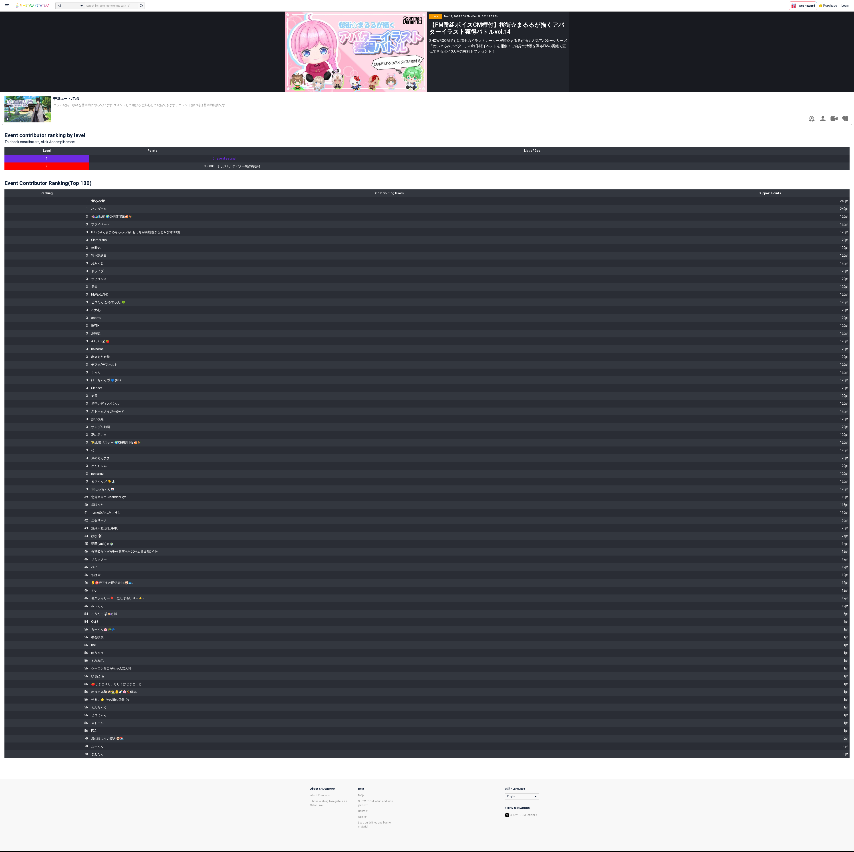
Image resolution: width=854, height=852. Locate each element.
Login (845, 5)
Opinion (362, 816)
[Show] (834, 118)
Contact (363, 811)
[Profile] (822, 118)
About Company (320, 795)
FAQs (361, 795)
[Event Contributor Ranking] (811, 119)
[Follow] (845, 118)
